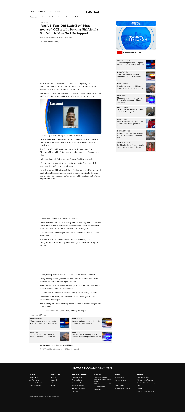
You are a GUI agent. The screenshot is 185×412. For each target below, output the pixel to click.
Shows (58, 12)
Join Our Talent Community (146, 383)
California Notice (121, 380)
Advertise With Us (78, 385)
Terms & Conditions (78, 388)
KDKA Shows (76, 17)
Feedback (140, 388)
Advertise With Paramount (145, 380)
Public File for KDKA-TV (102, 377)
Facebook (53, 380)
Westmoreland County (52, 345)
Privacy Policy (119, 377)
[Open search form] (154, 12)
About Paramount (143, 377)
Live (50, 12)
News (44, 17)
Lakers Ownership (35, 385)
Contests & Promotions (79, 383)
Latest (32, 12)
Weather (52, 17)
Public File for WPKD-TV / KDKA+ (102, 380)
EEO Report (97, 389)
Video (68, 17)
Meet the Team (77, 377)
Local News (41, 12)
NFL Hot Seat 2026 (35, 383)
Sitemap (75, 391)
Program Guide (77, 380)
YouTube (53, 377)
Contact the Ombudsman (145, 391)
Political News (33, 377)
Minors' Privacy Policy (122, 388)
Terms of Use (119, 385)
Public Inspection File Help (103, 384)
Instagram (53, 383)
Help (138, 385)
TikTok (52, 385)
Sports (60, 17)
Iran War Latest (34, 380)
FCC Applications (99, 386)
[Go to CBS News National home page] (92, 12)
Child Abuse (68, 345)
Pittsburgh (33, 17)
